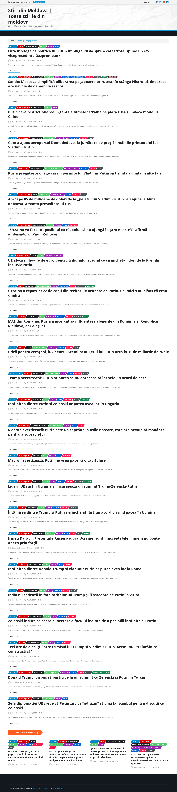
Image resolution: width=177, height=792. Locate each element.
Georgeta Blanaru (18, 548)
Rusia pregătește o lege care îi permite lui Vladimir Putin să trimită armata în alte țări (84, 173)
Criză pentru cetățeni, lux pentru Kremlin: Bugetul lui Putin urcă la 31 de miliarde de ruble (88, 351)
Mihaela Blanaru (18, 682)
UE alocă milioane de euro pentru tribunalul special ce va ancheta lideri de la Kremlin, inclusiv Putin (84, 262)
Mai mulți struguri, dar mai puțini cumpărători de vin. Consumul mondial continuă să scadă (26, 756)
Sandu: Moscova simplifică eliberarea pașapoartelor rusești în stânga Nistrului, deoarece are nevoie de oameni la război (87, 83)
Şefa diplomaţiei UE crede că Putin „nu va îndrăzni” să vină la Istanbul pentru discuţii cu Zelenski (86, 705)
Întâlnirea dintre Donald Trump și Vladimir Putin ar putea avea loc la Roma (74, 568)
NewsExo (46, 788)
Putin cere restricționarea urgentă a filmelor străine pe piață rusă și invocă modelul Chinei (83, 114)
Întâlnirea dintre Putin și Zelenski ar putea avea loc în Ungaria (63, 403)
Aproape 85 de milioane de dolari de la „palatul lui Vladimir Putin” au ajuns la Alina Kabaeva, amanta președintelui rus (82, 201)
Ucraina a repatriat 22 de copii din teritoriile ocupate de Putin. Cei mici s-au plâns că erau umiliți (87, 293)
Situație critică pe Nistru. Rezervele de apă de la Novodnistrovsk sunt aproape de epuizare (149, 759)
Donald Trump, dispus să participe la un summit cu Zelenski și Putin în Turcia (76, 677)
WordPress (37, 788)
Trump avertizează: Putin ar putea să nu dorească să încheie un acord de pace (77, 377)
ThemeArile (57, 788)
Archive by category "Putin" (27, 41)
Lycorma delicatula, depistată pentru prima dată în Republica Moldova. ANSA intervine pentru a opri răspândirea (108, 753)
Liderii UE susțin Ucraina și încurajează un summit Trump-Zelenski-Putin (72, 486)
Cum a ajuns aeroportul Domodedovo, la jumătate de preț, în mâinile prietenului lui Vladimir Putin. (83, 144)
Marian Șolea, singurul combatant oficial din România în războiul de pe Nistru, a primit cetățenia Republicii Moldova (68, 756)
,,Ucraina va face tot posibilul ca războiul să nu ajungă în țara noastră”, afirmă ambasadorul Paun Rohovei (77, 232)
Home (12, 41)
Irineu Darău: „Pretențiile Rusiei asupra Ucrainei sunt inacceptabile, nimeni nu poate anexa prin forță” (84, 540)
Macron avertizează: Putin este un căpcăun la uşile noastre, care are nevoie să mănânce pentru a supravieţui (86, 432)
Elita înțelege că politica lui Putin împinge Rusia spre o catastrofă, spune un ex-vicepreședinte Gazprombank (78, 53)
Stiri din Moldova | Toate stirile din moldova (30, 16)
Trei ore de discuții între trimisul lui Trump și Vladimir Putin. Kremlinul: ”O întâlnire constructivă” (82, 649)
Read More (14, 71)
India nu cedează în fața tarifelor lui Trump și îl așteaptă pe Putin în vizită (73, 594)
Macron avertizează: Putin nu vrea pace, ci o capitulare (57, 460)
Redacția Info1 (17, 61)
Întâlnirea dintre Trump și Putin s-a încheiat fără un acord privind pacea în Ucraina (82, 512)
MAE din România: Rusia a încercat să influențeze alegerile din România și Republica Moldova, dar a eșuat (83, 323)
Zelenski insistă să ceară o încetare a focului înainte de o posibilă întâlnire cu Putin (82, 620)
